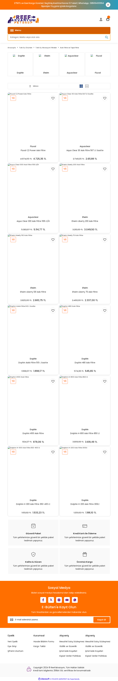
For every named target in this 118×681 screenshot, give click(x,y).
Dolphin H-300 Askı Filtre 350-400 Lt (33, 504)
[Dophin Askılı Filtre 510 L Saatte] (33, 330)
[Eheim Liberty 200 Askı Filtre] (85, 188)
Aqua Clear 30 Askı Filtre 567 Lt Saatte (84, 150)
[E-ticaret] (58, 679)
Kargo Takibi (39, 646)
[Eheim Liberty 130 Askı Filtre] (33, 259)
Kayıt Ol (101, 619)
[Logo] (23, 19)
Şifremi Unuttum (15, 651)
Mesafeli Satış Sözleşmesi (71, 641)
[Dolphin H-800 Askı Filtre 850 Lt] (85, 401)
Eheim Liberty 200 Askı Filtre (85, 221)
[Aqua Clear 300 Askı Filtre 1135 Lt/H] (33, 188)
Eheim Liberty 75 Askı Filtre (85, 292)
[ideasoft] (44, 679)
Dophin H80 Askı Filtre (85, 362)
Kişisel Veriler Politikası (70, 656)
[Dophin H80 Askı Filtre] (85, 330)
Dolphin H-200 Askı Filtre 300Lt (85, 504)
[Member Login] (100, 19)
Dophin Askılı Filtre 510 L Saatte (33, 362)
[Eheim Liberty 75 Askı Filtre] (85, 259)
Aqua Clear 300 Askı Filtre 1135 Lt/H (33, 221)
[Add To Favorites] (53, 98)
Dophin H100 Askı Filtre (33, 433)
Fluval (33, 146)
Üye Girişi (12, 646)
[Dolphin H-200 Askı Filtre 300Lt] (85, 472)
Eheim (85, 217)
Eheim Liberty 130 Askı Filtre (33, 292)
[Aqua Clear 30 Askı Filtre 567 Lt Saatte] (85, 118)
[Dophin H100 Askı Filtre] (33, 401)
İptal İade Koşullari (68, 651)
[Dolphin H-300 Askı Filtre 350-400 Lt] (33, 472)
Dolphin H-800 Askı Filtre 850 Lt (85, 433)
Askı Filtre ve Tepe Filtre (69, 47)
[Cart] (107, 19)
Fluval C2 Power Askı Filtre (33, 150)
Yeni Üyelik (13, 641)
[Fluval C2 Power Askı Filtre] (33, 118)
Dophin (33, 358)
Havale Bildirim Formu (44, 641)
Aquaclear (85, 146)
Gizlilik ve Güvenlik (68, 646)
